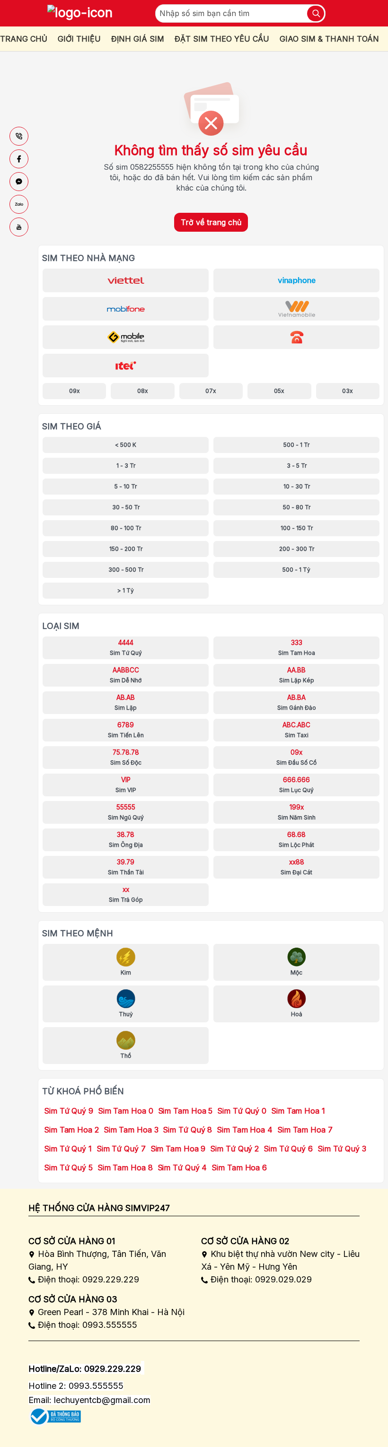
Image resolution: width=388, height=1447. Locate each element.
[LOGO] (80, 13)
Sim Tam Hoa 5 (185, 1111)
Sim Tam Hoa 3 (131, 1129)
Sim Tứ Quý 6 (288, 1148)
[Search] (315, 13)
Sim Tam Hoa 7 (305, 1129)
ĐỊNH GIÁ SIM (137, 39)
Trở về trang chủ (211, 222)
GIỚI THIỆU (79, 39)
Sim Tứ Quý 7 (121, 1148)
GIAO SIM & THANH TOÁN (329, 39)
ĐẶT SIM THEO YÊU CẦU (222, 39)
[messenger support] (18, 181)
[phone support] (18, 136)
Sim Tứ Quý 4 (182, 1167)
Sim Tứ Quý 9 (68, 1111)
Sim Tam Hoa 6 (239, 1167)
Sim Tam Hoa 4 (245, 1129)
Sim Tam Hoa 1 (298, 1111)
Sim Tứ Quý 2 (234, 1148)
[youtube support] (18, 227)
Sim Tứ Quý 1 (68, 1148)
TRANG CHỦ (23, 39)
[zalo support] (18, 204)
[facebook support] (18, 158)
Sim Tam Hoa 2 (71, 1129)
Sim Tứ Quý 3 (341, 1148)
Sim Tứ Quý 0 (241, 1111)
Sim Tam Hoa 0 (125, 1111)
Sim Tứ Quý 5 (68, 1167)
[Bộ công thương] (54, 1413)
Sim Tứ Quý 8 (187, 1129)
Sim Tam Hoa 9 (178, 1148)
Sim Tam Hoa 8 (125, 1167)
